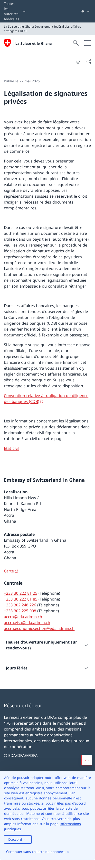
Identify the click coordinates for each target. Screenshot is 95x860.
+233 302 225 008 (20, 610)
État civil (11, 448)
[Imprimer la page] (78, 61)
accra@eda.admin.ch (23, 616)
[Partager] (88, 61)
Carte (9, 571)
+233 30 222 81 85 (20, 599)
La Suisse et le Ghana (33, 43)
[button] (86, 760)
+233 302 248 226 (20, 605)
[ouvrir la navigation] (87, 43)
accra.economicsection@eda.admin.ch (39, 628)
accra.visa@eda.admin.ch (27, 622)
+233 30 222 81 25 (20, 593)
